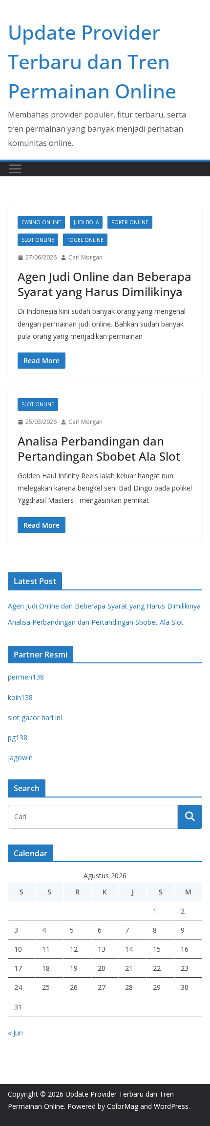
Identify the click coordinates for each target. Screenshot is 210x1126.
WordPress (171, 1106)
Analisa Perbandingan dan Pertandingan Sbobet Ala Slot (99, 448)
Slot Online (37, 239)
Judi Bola (86, 222)
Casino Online (41, 222)
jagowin (20, 757)
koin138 (20, 697)
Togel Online (85, 239)
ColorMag (122, 1106)
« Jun (15, 1032)
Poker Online (129, 222)
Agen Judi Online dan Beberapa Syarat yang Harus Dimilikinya (104, 284)
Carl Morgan (85, 257)
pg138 (17, 737)
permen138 (26, 676)
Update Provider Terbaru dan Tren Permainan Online (92, 61)
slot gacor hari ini (35, 717)
